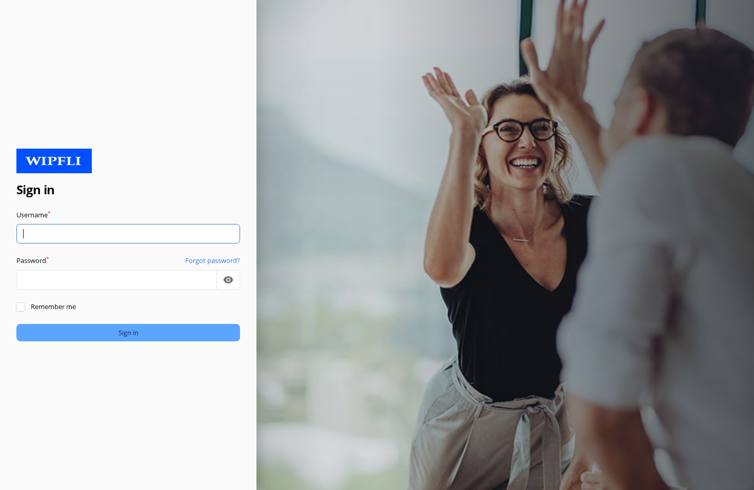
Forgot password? (212, 260)
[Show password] (228, 280)
